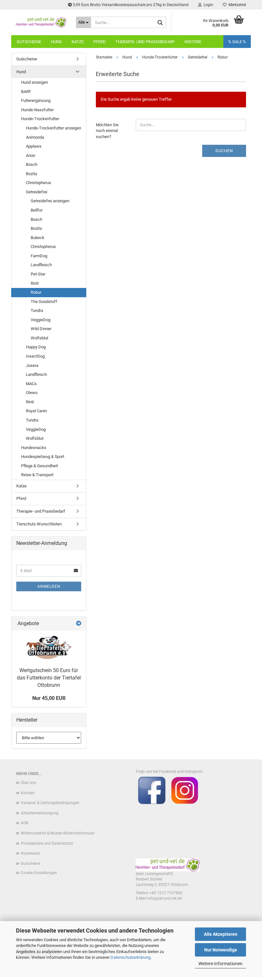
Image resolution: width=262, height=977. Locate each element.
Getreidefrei (36, 192)
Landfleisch (41, 264)
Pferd (99, 41)
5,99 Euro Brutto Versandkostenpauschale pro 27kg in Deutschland (130, 5)
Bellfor (36, 210)
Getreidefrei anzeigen (50, 200)
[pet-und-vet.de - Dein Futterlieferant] (41, 22)
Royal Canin (36, 410)
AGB (24, 823)
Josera (32, 365)
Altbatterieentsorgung (39, 813)
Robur (36, 292)
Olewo (31, 392)
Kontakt (28, 793)
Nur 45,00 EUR (49, 698)
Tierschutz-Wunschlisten (39, 524)
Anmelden (48, 586)
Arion (30, 155)
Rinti (35, 283)
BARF (26, 91)
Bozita (31, 173)
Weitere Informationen (220, 963)
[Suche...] (160, 22)
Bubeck (37, 237)
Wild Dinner (41, 328)
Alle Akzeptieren (220, 934)
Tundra (37, 310)
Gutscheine (29, 41)
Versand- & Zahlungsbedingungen (50, 803)
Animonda (35, 137)
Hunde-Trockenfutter (40, 118)
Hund (56, 41)
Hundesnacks (33, 447)
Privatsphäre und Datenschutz (47, 843)
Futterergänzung (35, 100)
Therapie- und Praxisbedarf (145, 41)
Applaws (34, 146)
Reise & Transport (37, 474)
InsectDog (35, 356)
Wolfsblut (39, 338)
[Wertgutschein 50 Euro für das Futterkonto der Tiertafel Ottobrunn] (49, 647)
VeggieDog (40, 319)
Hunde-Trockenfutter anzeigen (53, 128)
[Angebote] (78, 623)
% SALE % (237, 41)
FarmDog (39, 255)
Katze (78, 41)
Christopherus (38, 182)
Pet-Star (38, 274)
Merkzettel (236, 5)
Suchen (224, 150)
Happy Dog (36, 347)
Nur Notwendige (220, 949)
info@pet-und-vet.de (164, 898)
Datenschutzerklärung (130, 957)
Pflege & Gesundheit (39, 465)
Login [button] (207, 5)
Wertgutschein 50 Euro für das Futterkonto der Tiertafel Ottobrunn (49, 677)
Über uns (28, 782)
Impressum (30, 853)
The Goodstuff (44, 301)
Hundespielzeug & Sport (42, 456)
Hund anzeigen (34, 82)
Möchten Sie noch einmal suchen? (107, 130)
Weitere (192, 41)
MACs (31, 383)
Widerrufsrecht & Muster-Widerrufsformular (58, 833)
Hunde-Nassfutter (37, 109)
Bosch (31, 164)
